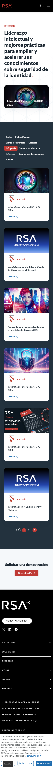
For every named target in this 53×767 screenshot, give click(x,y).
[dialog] (26, 750)
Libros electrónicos (15, 142)
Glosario (33, 142)
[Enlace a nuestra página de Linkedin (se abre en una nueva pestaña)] (9, 629)
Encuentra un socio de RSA (18, 721)
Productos (8, 643)
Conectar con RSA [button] (17, 621)
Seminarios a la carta (29, 148)
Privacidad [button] (7, 764)
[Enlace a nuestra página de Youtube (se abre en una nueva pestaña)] (16, 629)
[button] (43, 6)
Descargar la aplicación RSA (22, 702)
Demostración (25, 573)
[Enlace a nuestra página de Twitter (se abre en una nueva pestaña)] (3, 629)
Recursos (7, 661)
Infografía (11, 148)
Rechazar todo (26, 763)
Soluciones (9, 652)
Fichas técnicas (22, 137)
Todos (9, 137)
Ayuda (6, 670)
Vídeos (9, 159)
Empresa (7, 688)
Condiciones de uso (13, 730)
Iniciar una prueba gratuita (19, 708)
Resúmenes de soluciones (31, 154)
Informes (10, 154)
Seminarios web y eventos (17, 714)
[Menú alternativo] (48, 5)
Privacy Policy (32, 756)
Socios (6, 679)
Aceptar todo (43, 763)
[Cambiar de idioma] (40, 6)
